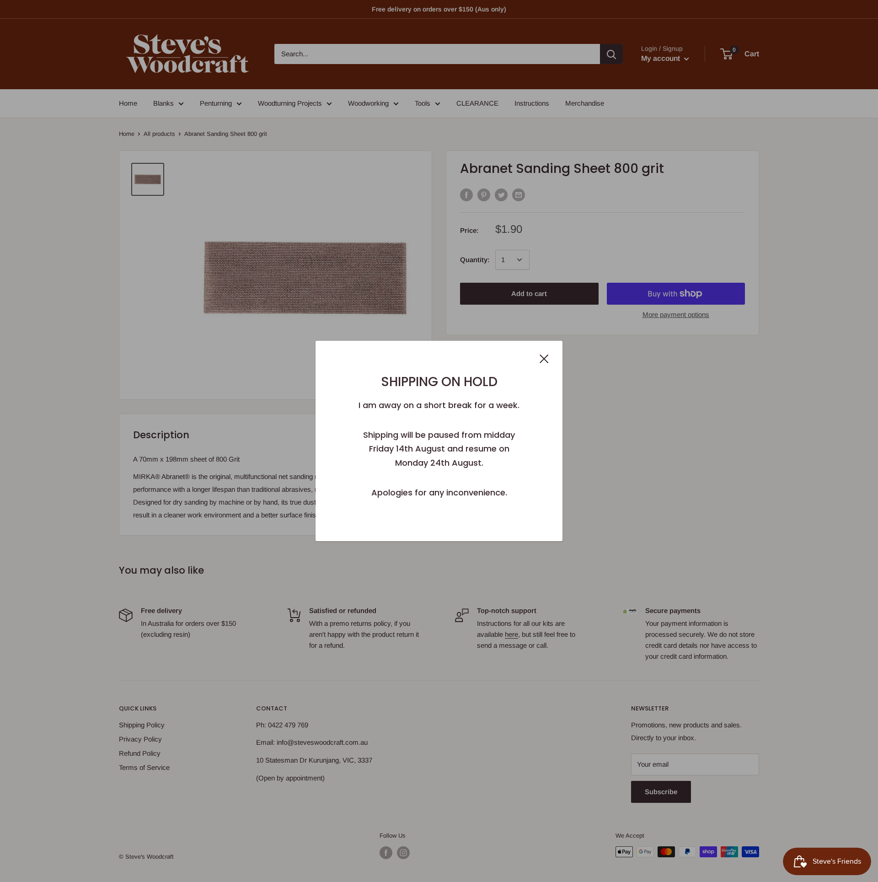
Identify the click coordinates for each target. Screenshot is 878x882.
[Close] (544, 358)
